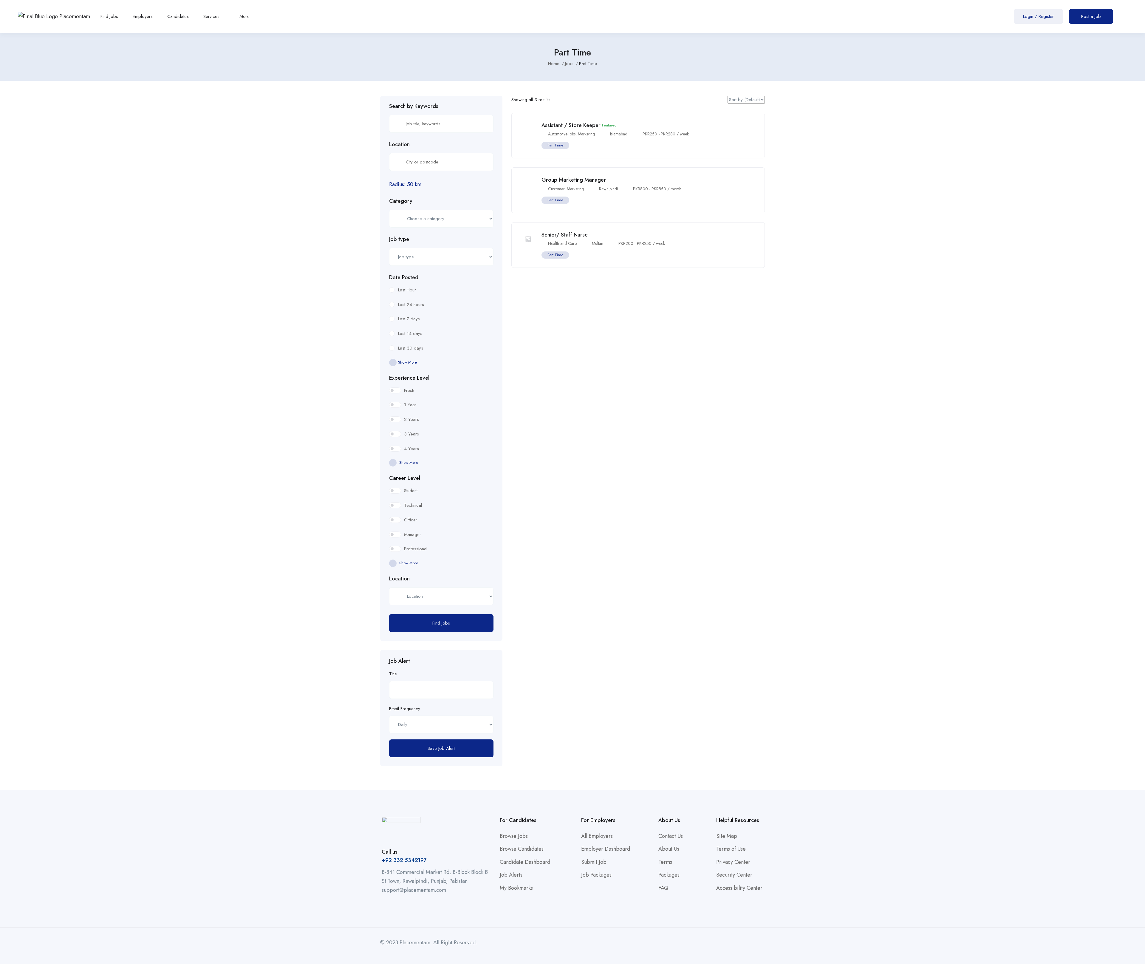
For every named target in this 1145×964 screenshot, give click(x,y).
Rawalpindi (608, 189)
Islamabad (618, 134)
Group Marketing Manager (573, 180)
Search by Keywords (413, 106)
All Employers (597, 836)
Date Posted (403, 277)
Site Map (726, 836)
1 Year (410, 404)
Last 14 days (410, 333)
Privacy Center (733, 862)
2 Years (411, 419)
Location (399, 144)
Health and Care (562, 243)
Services (212, 16)
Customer (556, 189)
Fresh (409, 390)
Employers (143, 16)
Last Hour (407, 290)
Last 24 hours (411, 304)
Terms (665, 862)
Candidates (178, 16)
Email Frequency (404, 708)
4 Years (411, 448)
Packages (669, 875)
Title (393, 674)
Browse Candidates (522, 849)
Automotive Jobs (561, 134)
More (245, 16)
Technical (413, 505)
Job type (399, 239)
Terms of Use (731, 849)
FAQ (663, 888)
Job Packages (596, 875)
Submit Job (593, 862)
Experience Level (409, 378)
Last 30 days (410, 348)
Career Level (404, 478)
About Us (668, 849)
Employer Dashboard (605, 849)
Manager (412, 534)
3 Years (411, 434)
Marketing (586, 134)
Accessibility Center (739, 888)
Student (410, 490)
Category (400, 201)
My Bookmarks (516, 888)
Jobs (569, 63)
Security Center (734, 875)
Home (553, 63)
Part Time (555, 145)
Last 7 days (409, 319)
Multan (597, 243)
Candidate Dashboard (525, 862)
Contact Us (670, 836)
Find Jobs (109, 16)
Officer (410, 520)
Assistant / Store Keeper (571, 125)
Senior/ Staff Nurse (564, 235)
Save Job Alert (441, 748)
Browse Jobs (514, 836)
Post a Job (1091, 16)
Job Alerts (511, 875)
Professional (415, 549)
